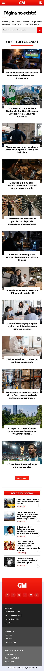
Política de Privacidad (13, 615)
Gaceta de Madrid (12, 658)
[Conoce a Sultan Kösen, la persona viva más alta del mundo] (9, 503)
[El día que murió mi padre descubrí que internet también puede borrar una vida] (22, 171)
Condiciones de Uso (12, 612)
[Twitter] (7, 595)
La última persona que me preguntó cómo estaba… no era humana (22, 257)
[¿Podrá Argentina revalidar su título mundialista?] (22, 452)
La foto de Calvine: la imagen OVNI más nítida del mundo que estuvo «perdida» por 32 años (27, 515)
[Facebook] (25, 595)
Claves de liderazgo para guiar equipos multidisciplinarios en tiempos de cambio (22, 326)
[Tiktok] (13, 595)
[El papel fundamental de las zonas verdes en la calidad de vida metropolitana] (22, 416)
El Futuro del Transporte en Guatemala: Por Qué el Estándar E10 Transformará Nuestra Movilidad (22, 112)
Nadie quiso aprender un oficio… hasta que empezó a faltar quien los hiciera (22, 150)
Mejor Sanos (9, 662)
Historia (21, 507)
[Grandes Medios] (22, 2)
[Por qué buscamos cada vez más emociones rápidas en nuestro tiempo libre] (22, 61)
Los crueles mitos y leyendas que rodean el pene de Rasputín (27, 560)
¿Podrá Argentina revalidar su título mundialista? (22, 465)
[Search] (39, 30)
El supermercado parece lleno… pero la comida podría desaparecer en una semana (22, 221)
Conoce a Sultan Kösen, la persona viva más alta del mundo (28, 501)
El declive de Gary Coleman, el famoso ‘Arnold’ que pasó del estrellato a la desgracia (27, 530)
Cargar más (21, 478)
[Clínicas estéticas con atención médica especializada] (22, 347)
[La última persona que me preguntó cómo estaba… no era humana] (22, 243)
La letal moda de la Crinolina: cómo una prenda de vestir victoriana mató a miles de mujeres (28, 546)
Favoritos (8, 623)
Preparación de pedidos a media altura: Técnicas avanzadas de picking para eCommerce (22, 395)
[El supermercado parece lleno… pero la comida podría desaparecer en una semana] (22, 207)
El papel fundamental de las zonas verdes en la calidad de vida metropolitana (22, 431)
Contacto (8, 639)
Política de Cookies (12, 619)
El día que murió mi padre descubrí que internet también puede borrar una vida (22, 185)
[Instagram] (19, 595)
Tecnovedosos (10, 654)
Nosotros (8, 635)
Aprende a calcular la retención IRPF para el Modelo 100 (22, 291)
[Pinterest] (36, 595)
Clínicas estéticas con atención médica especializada (22, 360)
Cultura (21, 553)
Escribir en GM (10, 642)
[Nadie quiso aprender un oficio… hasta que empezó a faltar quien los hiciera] (22, 135)
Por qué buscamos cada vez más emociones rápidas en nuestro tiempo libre (22, 75)
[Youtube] (30, 595)
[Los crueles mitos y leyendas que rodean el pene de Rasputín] (9, 562)
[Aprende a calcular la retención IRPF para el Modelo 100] (22, 278)
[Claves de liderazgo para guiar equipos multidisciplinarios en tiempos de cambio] (22, 312)
